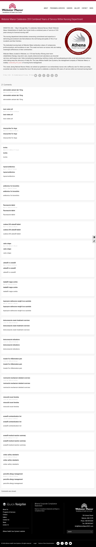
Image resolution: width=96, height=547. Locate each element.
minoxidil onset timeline (11, 397)
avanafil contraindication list (12, 416)
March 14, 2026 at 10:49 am (11, 92)
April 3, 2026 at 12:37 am (10, 207)
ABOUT (46, 8)
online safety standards (11, 455)
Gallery (5, 517)
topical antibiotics (9, 167)
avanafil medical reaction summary (14, 435)
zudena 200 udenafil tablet (12, 224)
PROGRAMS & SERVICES (57, 8)
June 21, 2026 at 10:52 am (10, 342)
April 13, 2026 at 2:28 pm (10, 226)
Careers (5, 515)
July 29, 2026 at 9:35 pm (10, 457)
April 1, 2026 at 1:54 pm (10, 169)
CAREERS (69, 8)
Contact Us (6, 520)
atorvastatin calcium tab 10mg (13, 90)
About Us (5, 509)
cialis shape (7, 243)
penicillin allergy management (13, 474)
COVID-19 (6, 525)
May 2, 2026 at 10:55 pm (10, 265)
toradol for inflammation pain (12, 359)
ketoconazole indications (11, 339)
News (4, 522)
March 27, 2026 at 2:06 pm (10, 130)
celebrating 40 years (15, 63)
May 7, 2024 (7, 75)
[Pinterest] (48, 75)
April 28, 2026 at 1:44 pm (10, 246)
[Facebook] (43, 75)
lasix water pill (8, 109)
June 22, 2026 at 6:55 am (10, 361)
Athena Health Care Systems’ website (14, 531)
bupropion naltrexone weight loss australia (17, 301)
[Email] (35, 75)
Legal (34, 543)
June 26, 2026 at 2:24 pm (10, 380)
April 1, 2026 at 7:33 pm (10, 188)
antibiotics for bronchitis (11, 186)
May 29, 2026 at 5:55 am (10, 284)
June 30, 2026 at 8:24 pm (10, 399)
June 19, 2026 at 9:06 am (10, 322)
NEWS (91, 8)
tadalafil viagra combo (10, 282)
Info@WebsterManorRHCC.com (84, 526)
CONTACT (85, 8)
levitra (5, 147)
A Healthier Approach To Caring (21, 75)
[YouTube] (70, 543)
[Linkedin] (56, 75)
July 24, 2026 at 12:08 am (10, 418)
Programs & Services (9, 512)
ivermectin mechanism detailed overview (16, 378)
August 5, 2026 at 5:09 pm (10, 476)
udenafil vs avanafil (9, 263)
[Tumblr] (52, 75)
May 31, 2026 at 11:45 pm (10, 303)
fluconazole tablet (9, 205)
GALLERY (77, 8)
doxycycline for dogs (10, 128)
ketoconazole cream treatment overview (16, 320)
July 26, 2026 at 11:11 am (10, 438)
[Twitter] (39, 75)
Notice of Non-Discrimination (46, 543)
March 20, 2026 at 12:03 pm (11, 111)
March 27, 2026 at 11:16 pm (11, 150)
